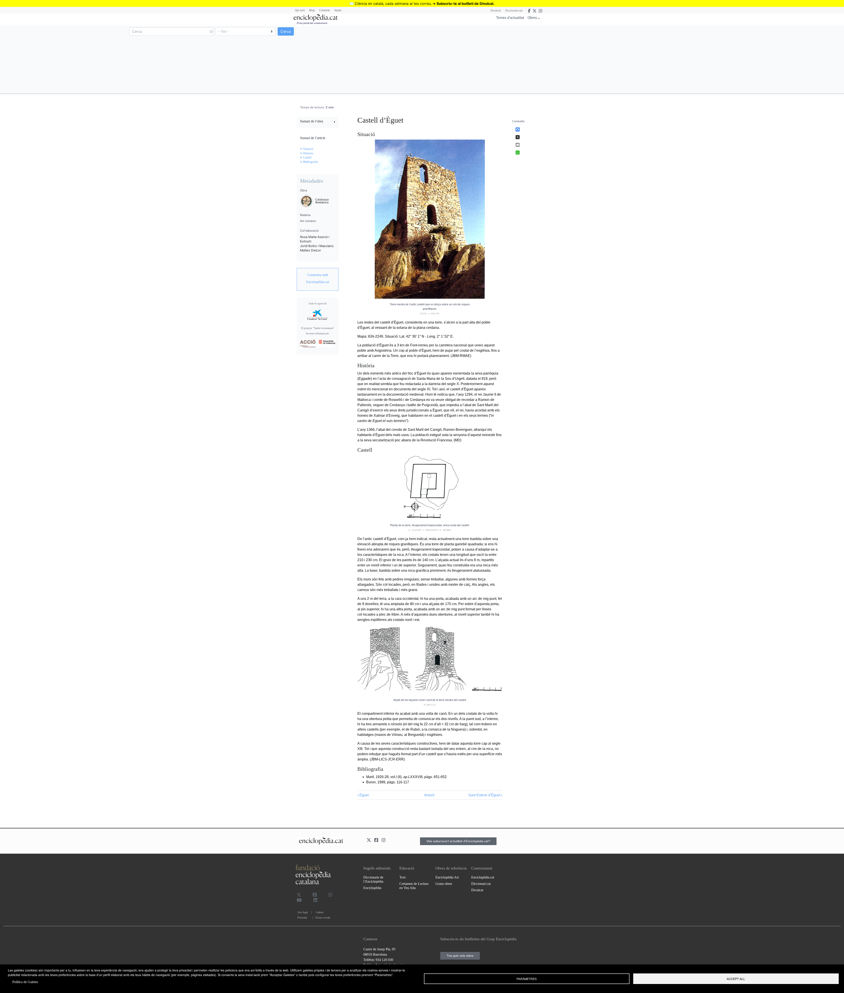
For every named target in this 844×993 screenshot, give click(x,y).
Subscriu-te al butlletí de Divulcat (465, 3)
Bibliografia (310, 162)
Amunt (429, 795)
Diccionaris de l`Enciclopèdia (373, 879)
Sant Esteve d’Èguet (485, 795)
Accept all (736, 979)
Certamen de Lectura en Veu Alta (413, 886)
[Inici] (315, 17)
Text (402, 877)
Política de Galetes (25, 982)
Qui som (300, 10)
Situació (308, 149)
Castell (307, 157)
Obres (532, 18)
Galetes (320, 912)
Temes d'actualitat (510, 18)
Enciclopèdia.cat (482, 877)
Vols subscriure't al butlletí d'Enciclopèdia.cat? (458, 841)
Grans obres (443, 884)
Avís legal (302, 912)
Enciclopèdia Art (447, 877)
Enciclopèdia (372, 888)
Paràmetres (527, 979)
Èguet (363, 795)
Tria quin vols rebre (460, 955)
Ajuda (337, 10)
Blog (312, 10)
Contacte (324, 10)
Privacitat (302, 917)
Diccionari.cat (513, 10)
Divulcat (496, 10)
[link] (317, 122)
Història (308, 153)
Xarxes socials (322, 917)
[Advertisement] (632, 59)
